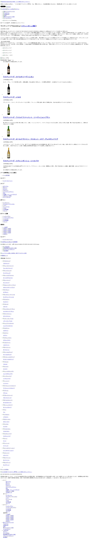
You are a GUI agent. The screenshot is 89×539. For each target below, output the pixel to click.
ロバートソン (6, 460)
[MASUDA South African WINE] (16, 471)
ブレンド (5, 210)
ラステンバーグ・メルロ (12, 97)
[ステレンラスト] (7, 337)
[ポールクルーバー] (8, 400)
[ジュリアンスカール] (8, 323)
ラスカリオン (6, 431)
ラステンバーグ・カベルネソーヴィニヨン (18, 77)
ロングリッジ (6, 464)
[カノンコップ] (6, 280)
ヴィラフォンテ (6, 273)
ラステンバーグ (6, 436)
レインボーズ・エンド (8, 450)
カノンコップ (6, 282)
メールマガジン (6, 529)
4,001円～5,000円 (7, 231)
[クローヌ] (5, 304)
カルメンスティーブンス (9, 287)
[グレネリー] (6, 299)
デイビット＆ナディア (8, 359)
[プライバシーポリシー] (9, 249)
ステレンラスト (6, 340)
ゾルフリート (6, 345)
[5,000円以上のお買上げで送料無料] (9, 241)
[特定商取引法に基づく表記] (10, 248)
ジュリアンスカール (8, 325)
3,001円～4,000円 (7, 230)
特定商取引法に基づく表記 (9, 534)
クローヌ (5, 306)
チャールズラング (7, 354)
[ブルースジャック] (8, 395)
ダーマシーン (6, 349)
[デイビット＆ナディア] (9, 356)
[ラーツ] (5, 438)
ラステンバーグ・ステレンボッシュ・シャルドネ (21, 161)
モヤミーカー (6, 421)
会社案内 (5, 537)
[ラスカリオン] (6, 428)
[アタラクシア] (6, 261)
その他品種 (5, 209)
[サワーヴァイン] (7, 313)
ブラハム (5, 392)
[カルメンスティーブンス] (9, 285)
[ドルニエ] (5, 361)
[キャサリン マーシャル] (9, 294)
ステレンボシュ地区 (28, 26)
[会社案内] (5, 250)
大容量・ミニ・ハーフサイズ (10, 194)
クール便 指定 (6, 175)
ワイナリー (5, 523)
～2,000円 (5, 227)
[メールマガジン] (7, 18)
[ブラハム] (5, 390)
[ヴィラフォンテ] (7, 270)
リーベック (5, 445)
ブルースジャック (7, 397)
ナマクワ (5, 368)
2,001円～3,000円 (7, 228)
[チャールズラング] (8, 352)
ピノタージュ (6, 202)
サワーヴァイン (6, 316)
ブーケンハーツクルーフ (9, 388)
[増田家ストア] (4, 255)
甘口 (4, 193)
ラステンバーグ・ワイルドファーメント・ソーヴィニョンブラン (26, 117)
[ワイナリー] (6, 12)
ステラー (5, 335)
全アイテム (5, 186)
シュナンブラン (6, 216)
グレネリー (5, 301)
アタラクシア (6, 263)
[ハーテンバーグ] (7, 376)
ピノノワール (6, 206)
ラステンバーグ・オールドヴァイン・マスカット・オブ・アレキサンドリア (30, 139)
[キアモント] (6, 289)
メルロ (4, 208)
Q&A (4, 526)
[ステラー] (5, 333)
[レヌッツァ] (6, 452)
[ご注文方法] (4, 9)
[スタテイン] (6, 328)
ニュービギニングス (8, 373)
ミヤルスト (5, 416)
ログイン (5, 531)
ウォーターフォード (8, 268)
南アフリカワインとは (8, 522)
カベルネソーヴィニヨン (9, 204)
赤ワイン (5, 187)
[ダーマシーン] (6, 347)
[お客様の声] (6, 14)
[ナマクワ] (5, 366)
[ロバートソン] (6, 457)
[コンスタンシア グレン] (9, 309)
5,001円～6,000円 (7, 232)
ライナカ (5, 426)
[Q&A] (5, 15)
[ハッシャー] (6, 380)
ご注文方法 (5, 530)
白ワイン (5, 189)
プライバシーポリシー (8, 535)
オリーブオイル (6, 197)
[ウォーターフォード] (8, 265)
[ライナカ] (5, 424)
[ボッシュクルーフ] (8, 404)
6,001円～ (5, 234)
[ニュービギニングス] (8, 371)
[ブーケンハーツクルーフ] (9, 385)
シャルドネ (5, 219)
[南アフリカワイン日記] (9, 16)
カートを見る (6, 533)
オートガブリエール (8, 277)
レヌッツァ (5, 455)
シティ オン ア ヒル (7, 321)
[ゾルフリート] (6, 342)
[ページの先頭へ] (5, 469)
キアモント (5, 292)
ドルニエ (5, 364)
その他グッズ (9, 492)
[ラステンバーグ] (7, 433)
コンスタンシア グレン (8, 311)
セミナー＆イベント (8, 180)
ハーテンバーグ (6, 378)
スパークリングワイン (8, 191)
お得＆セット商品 (7, 195)
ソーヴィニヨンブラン (8, 217)
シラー (4, 205)
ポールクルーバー (7, 402)
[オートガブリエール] (8, 275)
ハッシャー (5, 383)
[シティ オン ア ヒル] (8, 318)
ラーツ (4, 440)
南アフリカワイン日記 (8, 527)
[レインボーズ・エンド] (9, 448)
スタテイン (5, 330)
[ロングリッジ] (6, 462)
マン (4, 412)
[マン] (4, 409)
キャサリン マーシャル (8, 297)
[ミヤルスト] (6, 414)
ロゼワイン (5, 190)
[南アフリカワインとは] (9, 11)
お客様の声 (5, 525)
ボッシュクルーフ (7, 407)
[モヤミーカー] (6, 419)
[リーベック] (6, 443)
